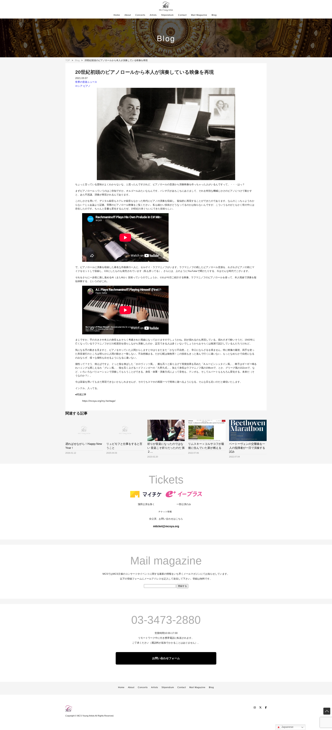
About (127, 15)
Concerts (140, 15)
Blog (214, 15)
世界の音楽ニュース (86, 82)
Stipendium (167, 15)
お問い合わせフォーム (166, 658)
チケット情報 (165, 511)
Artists (153, 15)
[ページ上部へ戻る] (326, 712)
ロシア (78, 85)
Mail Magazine (199, 15)
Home (117, 15)
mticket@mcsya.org (166, 526)
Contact (182, 15)
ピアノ (86, 85)
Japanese (287, 726)
